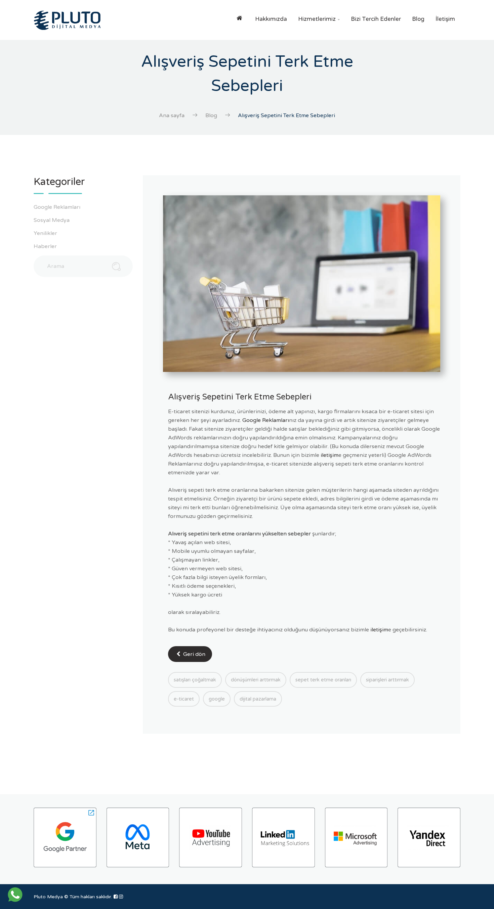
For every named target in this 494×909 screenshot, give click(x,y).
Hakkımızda (271, 18)
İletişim (445, 18)
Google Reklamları (58, 207)
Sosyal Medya (52, 220)
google (217, 699)
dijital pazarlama (258, 699)
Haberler (46, 246)
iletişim (329, 455)
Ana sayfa (171, 115)
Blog (418, 18)
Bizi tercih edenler (376, 18)
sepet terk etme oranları (323, 680)
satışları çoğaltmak (195, 680)
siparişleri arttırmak (387, 680)
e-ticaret (184, 699)
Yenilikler (46, 233)
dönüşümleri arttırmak (256, 680)
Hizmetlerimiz (319, 18)
